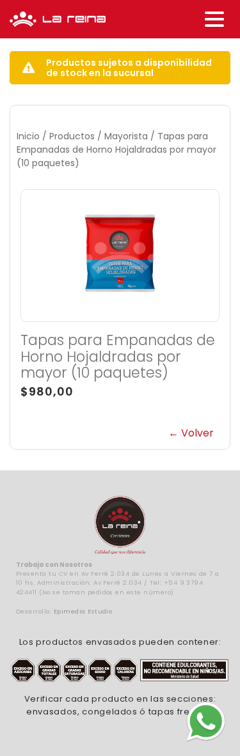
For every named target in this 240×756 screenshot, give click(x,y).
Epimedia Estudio (83, 611)
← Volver (191, 433)
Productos (72, 136)
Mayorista (126, 136)
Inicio (28, 136)
